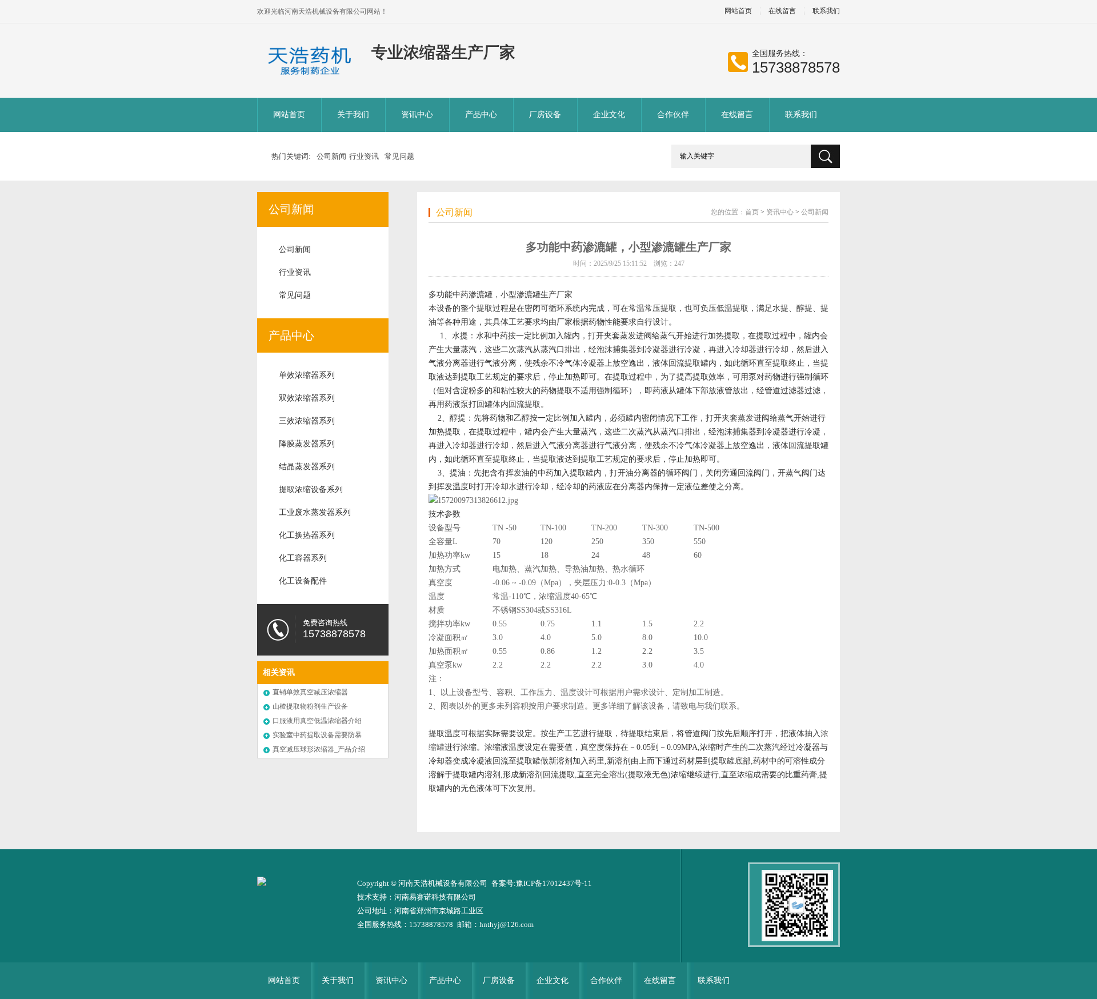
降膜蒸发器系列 (307, 443)
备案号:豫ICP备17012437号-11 (541, 883)
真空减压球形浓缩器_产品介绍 (319, 749)
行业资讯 (364, 156)
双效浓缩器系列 (307, 398)
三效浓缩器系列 (307, 421)
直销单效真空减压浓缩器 (310, 692)
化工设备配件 (303, 581)
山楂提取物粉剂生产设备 (310, 706)
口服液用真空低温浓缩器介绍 (317, 721)
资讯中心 (417, 114)
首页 (752, 212)
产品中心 (481, 114)
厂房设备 (545, 114)
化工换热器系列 (307, 535)
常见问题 (399, 156)
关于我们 (353, 114)
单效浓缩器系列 (307, 375)
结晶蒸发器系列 (307, 466)
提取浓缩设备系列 (311, 489)
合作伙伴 (673, 114)
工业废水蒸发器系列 (315, 512)
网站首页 (738, 11)
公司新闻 (331, 156)
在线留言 (782, 11)
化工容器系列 (303, 558)
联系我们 (826, 11)
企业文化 (609, 114)
